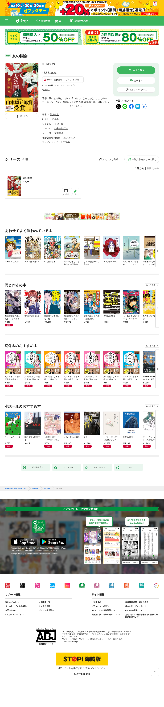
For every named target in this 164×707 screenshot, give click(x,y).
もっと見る (151, 285)
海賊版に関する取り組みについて (106, 614)
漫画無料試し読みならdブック (16, 488)
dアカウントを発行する (70, 668)
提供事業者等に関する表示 (136, 602)
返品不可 (46, 90)
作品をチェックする (138, 90)
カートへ (138, 80)
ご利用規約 (96, 602)
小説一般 (58, 123)
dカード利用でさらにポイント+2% (57, 85)
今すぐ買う (138, 70)
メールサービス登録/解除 (16, 606)
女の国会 (27, 177)
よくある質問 (44, 606)
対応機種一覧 (44, 602)
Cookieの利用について (135, 610)
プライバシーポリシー (101, 606)
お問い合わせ (11, 610)
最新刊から (152, 168)
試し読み (24, 116)
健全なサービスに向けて (135, 606)
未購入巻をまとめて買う (144, 159)
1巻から (139, 168)
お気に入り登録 (110, 159)
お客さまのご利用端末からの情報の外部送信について (141, 615)
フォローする (53, 64)
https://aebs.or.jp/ (71, 642)
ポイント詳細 (72, 79)
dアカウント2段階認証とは (103, 610)
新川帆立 (46, 64)
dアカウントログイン (14, 614)
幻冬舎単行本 (61, 128)
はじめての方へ (12, 602)
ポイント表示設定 (46, 610)
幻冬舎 (55, 119)
